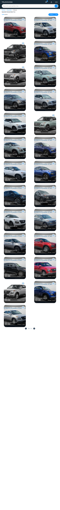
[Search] (56, 6)
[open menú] (56, 2)
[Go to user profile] (51, 2)
